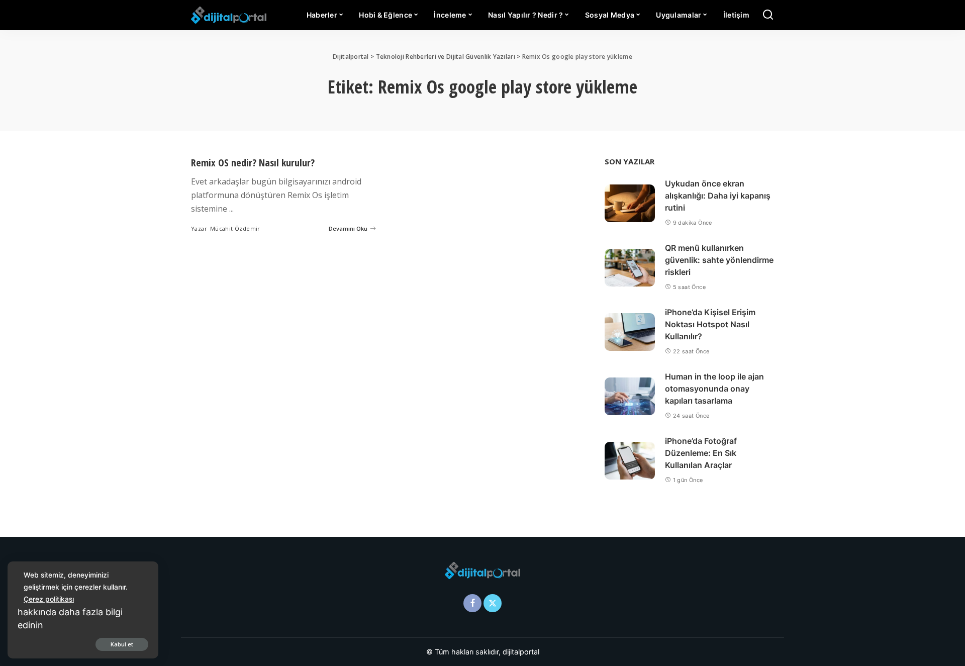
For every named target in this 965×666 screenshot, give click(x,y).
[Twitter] (493, 603)
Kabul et (122, 644)
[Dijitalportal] (228, 15)
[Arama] (768, 15)
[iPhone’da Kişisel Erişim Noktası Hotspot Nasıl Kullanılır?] (630, 332)
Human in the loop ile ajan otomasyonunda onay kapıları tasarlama (714, 388)
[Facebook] (472, 603)
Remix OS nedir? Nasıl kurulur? (253, 162)
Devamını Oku (348, 228)
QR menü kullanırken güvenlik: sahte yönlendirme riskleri (719, 260)
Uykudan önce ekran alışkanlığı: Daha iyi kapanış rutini (717, 195)
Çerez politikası (49, 599)
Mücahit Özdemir (235, 228)
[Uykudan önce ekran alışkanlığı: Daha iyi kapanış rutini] (630, 203)
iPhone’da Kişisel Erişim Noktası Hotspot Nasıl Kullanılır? (710, 324)
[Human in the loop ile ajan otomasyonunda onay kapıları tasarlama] (630, 396)
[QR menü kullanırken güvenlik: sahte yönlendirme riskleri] (630, 268)
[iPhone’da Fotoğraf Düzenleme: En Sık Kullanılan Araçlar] (630, 461)
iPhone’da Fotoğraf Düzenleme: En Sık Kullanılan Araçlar (701, 453)
